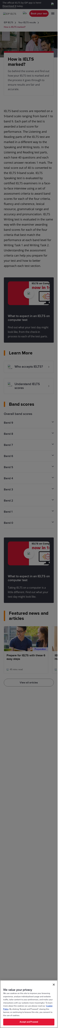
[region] (29, 1004)
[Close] (53, 984)
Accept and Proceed (29, 1022)
